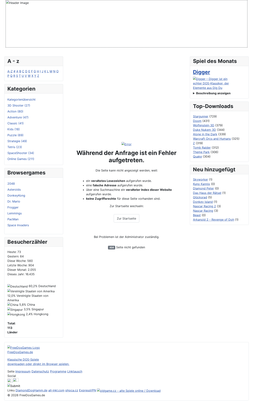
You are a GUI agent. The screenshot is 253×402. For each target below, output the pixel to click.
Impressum (23, 371)
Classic (15, 123)
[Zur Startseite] (126, 144)
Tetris (14, 147)
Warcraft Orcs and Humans (212, 138)
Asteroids (14, 189)
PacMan (13, 219)
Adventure (18, 117)
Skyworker (200, 179)
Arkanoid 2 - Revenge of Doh (213, 219)
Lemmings (14, 213)
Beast (197, 215)
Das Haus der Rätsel (207, 193)
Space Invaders (18, 225)
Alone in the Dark (205, 134)
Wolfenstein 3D (203, 125)
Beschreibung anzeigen (213, 93)
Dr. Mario (13, 201)
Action (15, 111)
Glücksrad (200, 197)
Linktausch (74, 371)
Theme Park (201, 152)
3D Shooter (18, 105)
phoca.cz (71, 390)
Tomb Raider (202, 147)
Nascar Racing (203, 211)
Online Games (20, 159)
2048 (11, 183)
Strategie (17, 141)
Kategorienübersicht (21, 99)
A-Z (10, 71)
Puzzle (15, 135)
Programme (58, 371)
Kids (13, 129)
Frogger (13, 207)
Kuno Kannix (201, 184)
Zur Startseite (126, 218)
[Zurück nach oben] (248, 397)
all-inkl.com (56, 390)
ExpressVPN (87, 390)
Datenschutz (40, 371)
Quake (197, 156)
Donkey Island (203, 202)
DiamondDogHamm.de (31, 390)
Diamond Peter (203, 188)
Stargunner (200, 116)
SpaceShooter (20, 153)
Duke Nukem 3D (204, 130)
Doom (197, 121)
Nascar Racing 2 (204, 206)
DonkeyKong (16, 195)
